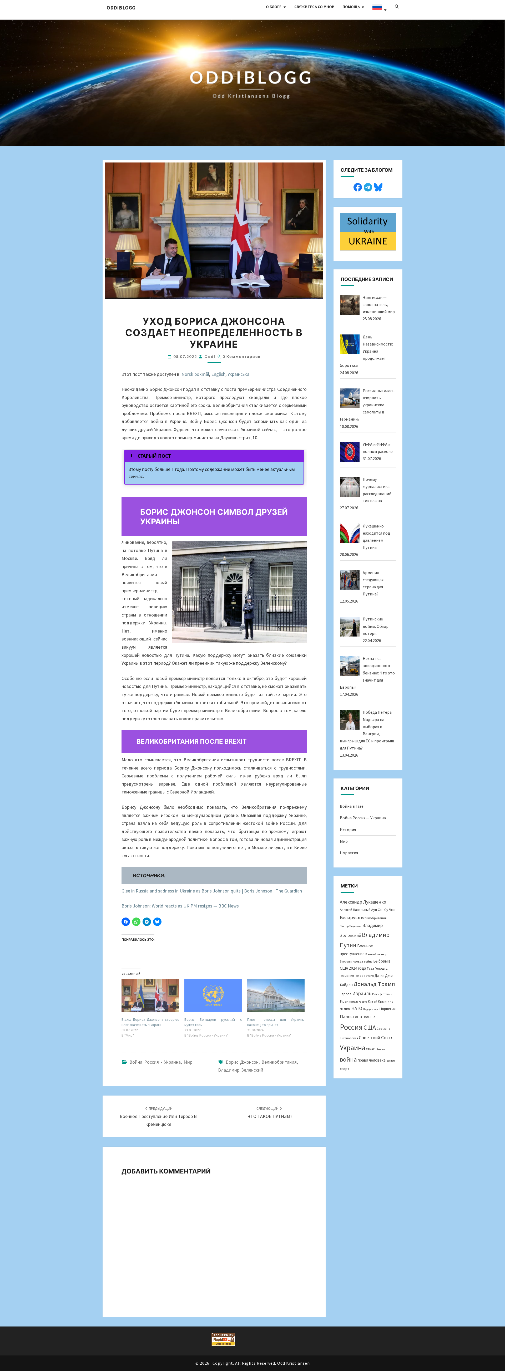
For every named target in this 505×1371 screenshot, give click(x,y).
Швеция (380, 1049)
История (348, 829)
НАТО (356, 1008)
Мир (188, 1062)
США (369, 1027)
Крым (382, 1001)
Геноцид (381, 968)
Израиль (361, 993)
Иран (344, 1001)
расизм (390, 1060)
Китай (372, 1001)
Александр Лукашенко (363, 902)
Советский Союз (375, 1037)
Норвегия (349, 852)
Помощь (351, 6)
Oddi (209, 356)
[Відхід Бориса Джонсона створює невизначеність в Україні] (150, 995)
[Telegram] (368, 186)
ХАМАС (370, 1049)
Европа (345, 994)
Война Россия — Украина (363, 817)
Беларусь (350, 917)
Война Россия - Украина (155, 1062)
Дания (379, 975)
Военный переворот (377, 954)
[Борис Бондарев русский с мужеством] (213, 995)
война (348, 1059)
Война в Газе (351, 806)
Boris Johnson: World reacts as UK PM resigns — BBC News (180, 906)
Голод (359, 976)
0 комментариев (242, 356)
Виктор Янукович (350, 926)
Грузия (369, 976)
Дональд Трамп (374, 984)
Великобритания (279, 1062)
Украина (352, 1047)
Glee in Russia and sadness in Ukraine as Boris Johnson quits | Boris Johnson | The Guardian (212, 891)
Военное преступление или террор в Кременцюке (158, 1116)
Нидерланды (370, 1009)
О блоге (273, 6)
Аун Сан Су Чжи (383, 909)
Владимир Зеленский (240, 1070)
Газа (370, 968)
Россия (351, 1027)
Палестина (351, 1016)
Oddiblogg (121, 7)
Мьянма (345, 1009)
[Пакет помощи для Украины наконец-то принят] (276, 995)
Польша (369, 1016)
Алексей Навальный (355, 910)
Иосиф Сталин (382, 994)
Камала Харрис (358, 1001)
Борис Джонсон (242, 1062)
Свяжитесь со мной (314, 6)
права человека (372, 1060)
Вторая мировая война (356, 961)
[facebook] (357, 186)
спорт (344, 1069)
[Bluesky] (378, 186)
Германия (347, 975)
